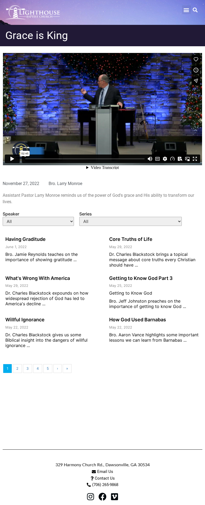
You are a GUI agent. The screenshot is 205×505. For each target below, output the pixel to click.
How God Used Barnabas (137, 319)
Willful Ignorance (25, 319)
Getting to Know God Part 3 (141, 278)
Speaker (11, 214)
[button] (186, 9)
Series (85, 214)
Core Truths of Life (130, 239)
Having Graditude (25, 239)
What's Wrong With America (37, 278)
